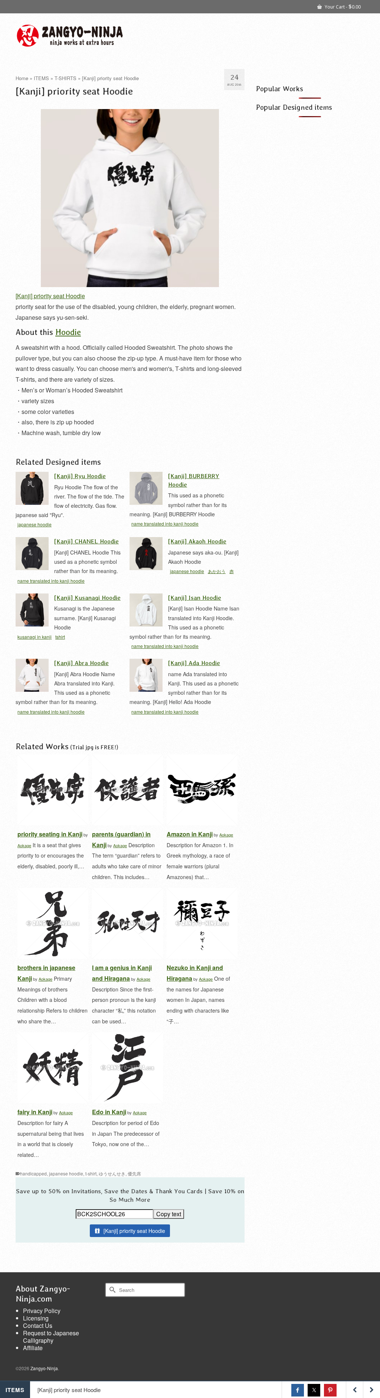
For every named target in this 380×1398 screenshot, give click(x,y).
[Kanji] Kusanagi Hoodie (87, 597)
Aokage (24, 845)
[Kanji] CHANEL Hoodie (86, 541)
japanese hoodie (34, 524)
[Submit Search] (111, 1289)
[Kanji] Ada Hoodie (194, 662)
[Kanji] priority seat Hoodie (50, 296)
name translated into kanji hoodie (165, 523)
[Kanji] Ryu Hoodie (80, 475)
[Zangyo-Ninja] (70, 35)
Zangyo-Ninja (44, 1368)
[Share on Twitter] (314, 1390)
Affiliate (33, 1347)
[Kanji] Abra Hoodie (81, 662)
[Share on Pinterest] (330, 1390)
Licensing (36, 1318)
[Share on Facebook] (297, 1390)
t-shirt (90, 1173)
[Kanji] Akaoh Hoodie (197, 541)
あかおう (217, 571)
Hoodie (68, 331)
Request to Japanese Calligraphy (51, 1337)
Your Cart (342, 6)
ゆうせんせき (112, 1173)
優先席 (134, 1173)
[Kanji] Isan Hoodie (194, 597)
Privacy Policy (41, 1310)
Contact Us (37, 1325)
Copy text (168, 1214)
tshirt (60, 637)
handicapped (33, 1173)
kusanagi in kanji (34, 637)
